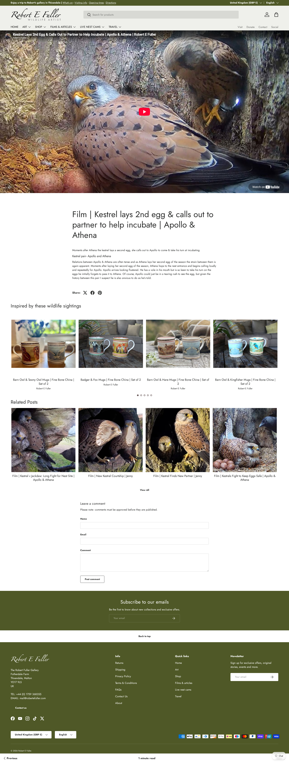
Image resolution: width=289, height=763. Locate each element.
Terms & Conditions (126, 683)
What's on (68, 2)
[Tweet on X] (85, 292)
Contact (263, 27)
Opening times (96, 2)
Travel (113, 27)
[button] (137, 395)
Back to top (144, 636)
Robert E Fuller (24, 750)
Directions (111, 2)
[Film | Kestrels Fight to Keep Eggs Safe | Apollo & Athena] (245, 440)
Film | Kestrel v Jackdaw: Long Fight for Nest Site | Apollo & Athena (43, 478)
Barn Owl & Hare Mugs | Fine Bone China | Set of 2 (178, 382)
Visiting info (81, 2)
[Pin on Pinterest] (100, 292)
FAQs (118, 690)
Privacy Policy (123, 676)
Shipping (120, 669)
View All (144, 490)
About (118, 703)
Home (14, 27)
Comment (85, 550)
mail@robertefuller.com (33, 698)
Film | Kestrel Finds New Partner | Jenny (177, 476)
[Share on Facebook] (92, 292)
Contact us (20, 707)
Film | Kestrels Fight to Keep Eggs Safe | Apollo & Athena (244, 478)
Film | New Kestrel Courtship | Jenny (110, 476)
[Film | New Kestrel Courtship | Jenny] (110, 440)
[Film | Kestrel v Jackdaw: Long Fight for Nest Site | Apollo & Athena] (43, 440)
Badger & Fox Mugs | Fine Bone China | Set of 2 (111, 380)
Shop (38, 27)
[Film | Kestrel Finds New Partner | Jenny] (178, 440)
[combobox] (161, 15)
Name (83, 518)
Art (24, 27)
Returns (119, 663)
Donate (251, 27)
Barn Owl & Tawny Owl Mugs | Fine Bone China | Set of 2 (43, 382)
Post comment (92, 579)
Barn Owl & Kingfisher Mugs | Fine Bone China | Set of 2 (245, 382)
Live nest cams (90, 27)
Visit (240, 27)
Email (83, 534)
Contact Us (121, 696)
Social (274, 27)
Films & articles (61, 27)
